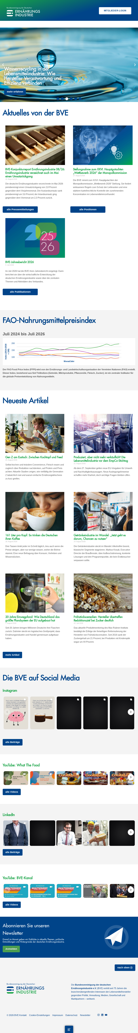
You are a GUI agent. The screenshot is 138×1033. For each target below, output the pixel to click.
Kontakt (23, 1015)
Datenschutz (71, 1015)
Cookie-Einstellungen (39, 1015)
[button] (3, 64)
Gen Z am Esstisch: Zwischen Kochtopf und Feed (34, 457)
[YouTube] (106, 1015)
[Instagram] (98, 1015)
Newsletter (85, 1015)
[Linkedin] (102, 1015)
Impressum (57, 1015)
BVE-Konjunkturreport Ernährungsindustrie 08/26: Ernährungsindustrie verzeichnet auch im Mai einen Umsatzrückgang (35, 173)
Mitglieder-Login (115, 10)
